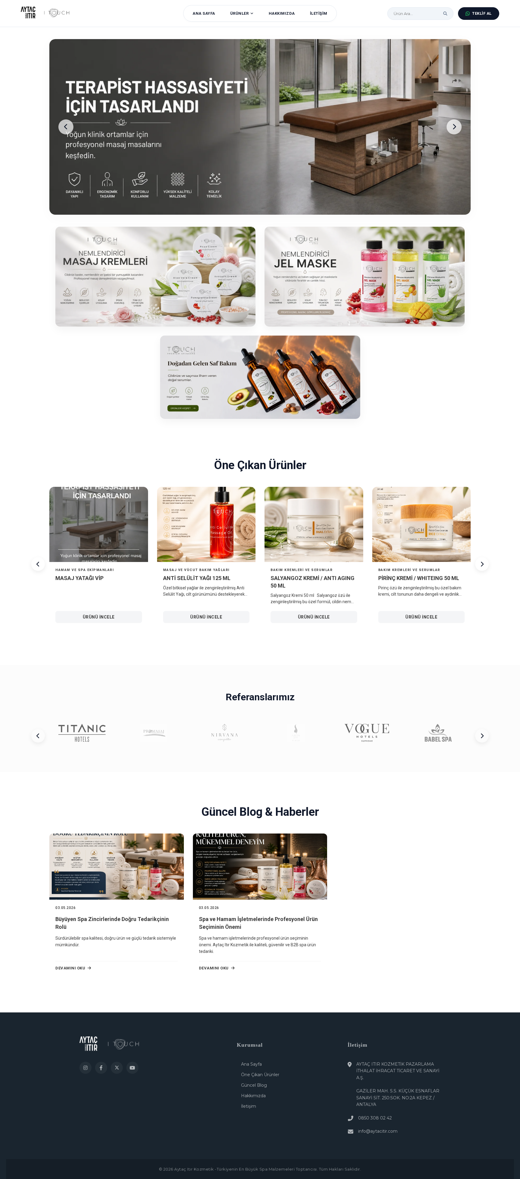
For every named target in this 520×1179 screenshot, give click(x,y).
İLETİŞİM (318, 13)
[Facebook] (101, 1068)
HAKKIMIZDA (282, 13)
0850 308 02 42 (375, 1118)
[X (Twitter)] (117, 1068)
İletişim (248, 1106)
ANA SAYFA (204, 13)
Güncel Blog (254, 1085)
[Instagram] (85, 1068)
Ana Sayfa (251, 1064)
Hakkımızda (253, 1095)
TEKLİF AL (482, 13)
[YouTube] (132, 1068)
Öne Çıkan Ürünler (260, 1074)
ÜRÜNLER (239, 13)
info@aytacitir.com (378, 1131)
